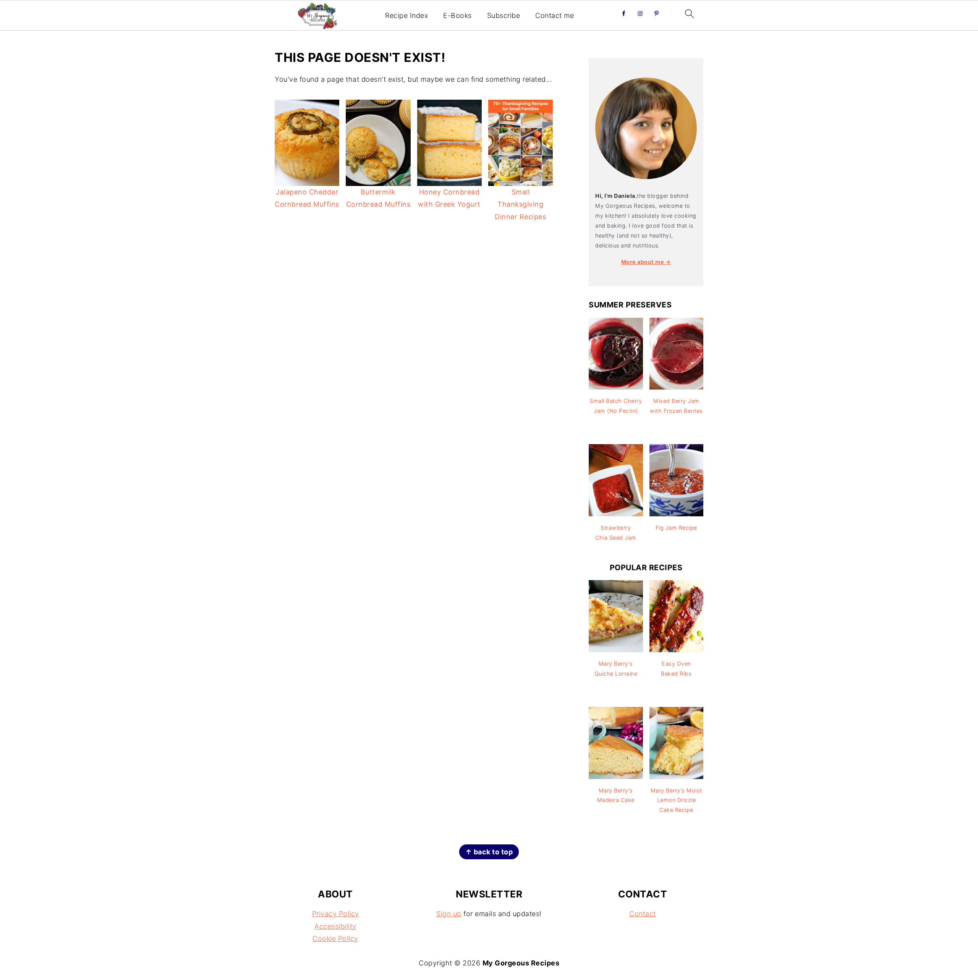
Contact (642, 914)
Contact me (554, 15)
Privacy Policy (335, 914)
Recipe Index (406, 15)
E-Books (457, 15)
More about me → (646, 262)
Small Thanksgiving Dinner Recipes (520, 204)
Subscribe (503, 15)
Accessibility (335, 926)
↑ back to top (489, 852)
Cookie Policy (335, 939)
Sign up (448, 914)
